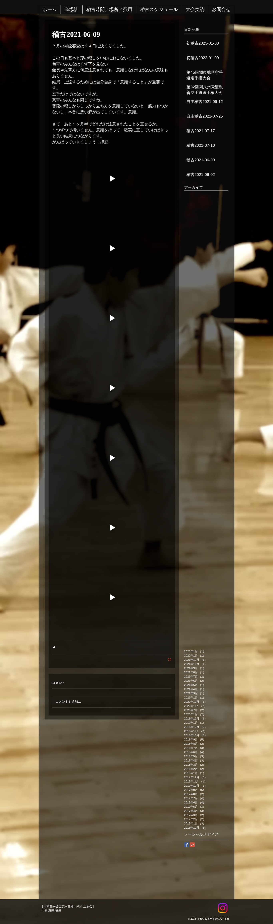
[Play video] (111, 178)
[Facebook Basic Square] (186, 844)
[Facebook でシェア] (54, 648)
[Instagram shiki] (222, 908)
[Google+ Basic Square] (192, 844)
